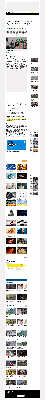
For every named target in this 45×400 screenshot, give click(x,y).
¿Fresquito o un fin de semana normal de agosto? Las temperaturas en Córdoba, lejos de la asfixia (22, 290)
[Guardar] (25, 28)
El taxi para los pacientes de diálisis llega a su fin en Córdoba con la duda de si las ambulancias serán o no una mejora (11, 337)
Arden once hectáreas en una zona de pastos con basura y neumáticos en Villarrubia (21, 387)
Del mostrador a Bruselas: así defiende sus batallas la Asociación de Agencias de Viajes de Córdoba (31, 146)
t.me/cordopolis (22, 156)
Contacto (26, 398)
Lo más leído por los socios (9, 282)
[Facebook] (19, 28)
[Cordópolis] (10, 391)
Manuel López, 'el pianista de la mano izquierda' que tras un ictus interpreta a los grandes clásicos (21, 357)
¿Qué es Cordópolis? (20, 398)
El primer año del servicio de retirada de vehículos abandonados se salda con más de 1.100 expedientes (34, 90)
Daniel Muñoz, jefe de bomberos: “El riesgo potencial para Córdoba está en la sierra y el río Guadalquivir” (31, 178)
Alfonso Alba (7, 52)
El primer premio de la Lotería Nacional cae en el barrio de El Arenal (34, 72)
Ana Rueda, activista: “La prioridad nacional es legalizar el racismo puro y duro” (31, 182)
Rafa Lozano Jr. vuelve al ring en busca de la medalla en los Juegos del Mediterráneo (10, 367)
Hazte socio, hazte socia (11, 268)
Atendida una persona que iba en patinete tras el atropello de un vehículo (21, 367)
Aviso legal (24, 398)
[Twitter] (22, 28)
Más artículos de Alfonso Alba (10, 305)
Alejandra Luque (7, 339)
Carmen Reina (7, 292)
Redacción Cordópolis (22, 358)
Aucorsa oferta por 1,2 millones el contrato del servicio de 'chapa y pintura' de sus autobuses (21, 347)
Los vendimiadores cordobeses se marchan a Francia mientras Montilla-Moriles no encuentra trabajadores (10, 301)
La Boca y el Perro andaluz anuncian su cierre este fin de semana (11, 386)
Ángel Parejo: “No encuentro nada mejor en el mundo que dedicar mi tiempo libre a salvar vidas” (31, 189)
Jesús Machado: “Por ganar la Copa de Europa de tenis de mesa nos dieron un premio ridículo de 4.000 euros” (31, 185)
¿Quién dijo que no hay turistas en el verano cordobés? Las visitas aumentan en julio (22, 315)
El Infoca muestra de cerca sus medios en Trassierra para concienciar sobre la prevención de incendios (11, 376)
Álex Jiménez (7, 368)
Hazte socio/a (32, 12)
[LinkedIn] (23, 28)
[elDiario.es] (10, 392)
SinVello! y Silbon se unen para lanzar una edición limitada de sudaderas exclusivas (31, 150)
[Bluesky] (20, 28)
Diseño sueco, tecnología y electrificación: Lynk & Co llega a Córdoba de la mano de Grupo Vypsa (31, 143)
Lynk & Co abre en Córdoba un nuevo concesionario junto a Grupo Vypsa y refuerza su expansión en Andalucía (31, 135)
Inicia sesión (35, 12)
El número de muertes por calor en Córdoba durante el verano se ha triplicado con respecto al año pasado (11, 315)
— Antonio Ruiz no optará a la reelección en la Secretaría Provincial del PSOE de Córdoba (18, 24)
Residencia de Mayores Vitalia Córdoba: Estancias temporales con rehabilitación (31, 139)
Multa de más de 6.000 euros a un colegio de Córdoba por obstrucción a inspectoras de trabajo (11, 347)
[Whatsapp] (17, 28)
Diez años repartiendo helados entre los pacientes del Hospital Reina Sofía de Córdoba (22, 376)
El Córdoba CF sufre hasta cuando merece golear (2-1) (10, 357)
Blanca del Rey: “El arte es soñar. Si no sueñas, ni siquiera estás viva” (31, 193)
